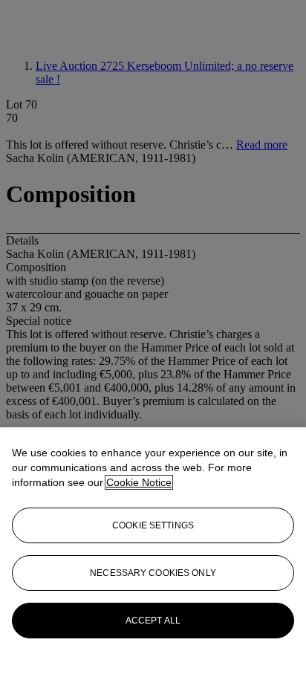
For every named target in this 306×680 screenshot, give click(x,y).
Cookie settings (153, 525)
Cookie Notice (139, 482)
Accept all (153, 620)
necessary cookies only (153, 573)
